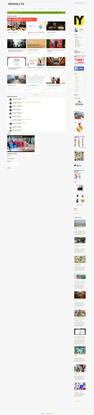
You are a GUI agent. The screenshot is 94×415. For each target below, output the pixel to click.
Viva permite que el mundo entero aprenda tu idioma (21, 119)
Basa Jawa (78, 46)
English (77, 36)
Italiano (77, 43)
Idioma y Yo (16, 3)
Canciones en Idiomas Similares (17, 105)
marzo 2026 (77, 85)
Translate (82, 52)
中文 (77, 39)
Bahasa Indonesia (79, 37)
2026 (75, 75)
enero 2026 (77, 89)
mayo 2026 (77, 82)
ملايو (77, 38)
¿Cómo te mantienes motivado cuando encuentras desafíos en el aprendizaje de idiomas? (79, 319)
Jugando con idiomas (16, 129)
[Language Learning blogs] (79, 133)
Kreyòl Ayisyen (78, 44)
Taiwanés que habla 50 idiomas (17, 112)
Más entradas (36, 94)
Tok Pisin (77, 45)
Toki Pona (76, 390)
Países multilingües (15, 108)
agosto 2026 (77, 77)
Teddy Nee (81, 29)
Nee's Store (80, 205)
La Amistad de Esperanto (16, 126)
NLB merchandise (80, 204)
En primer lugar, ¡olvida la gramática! (18, 98)
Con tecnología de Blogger (47, 413)
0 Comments (10, 36)
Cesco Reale (76, 210)
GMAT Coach (76, 213)
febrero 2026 (77, 87)
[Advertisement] (70, 29)
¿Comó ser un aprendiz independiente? (19, 122)
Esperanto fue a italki (16, 115)
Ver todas (63, 12)
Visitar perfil (81, 30)
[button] (24, 36)
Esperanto (78, 41)
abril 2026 (76, 84)
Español (77, 40)
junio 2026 (77, 80)
